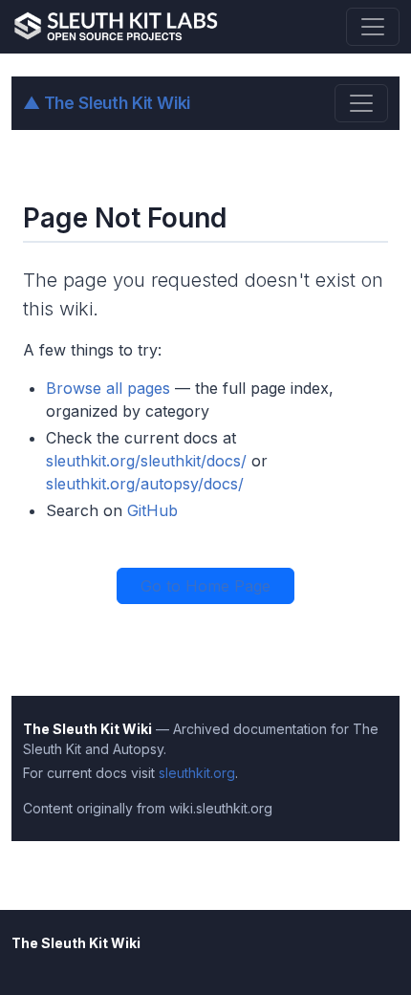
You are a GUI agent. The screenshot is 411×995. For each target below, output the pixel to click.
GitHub (152, 510)
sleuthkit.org (197, 773)
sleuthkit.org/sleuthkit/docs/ (146, 460)
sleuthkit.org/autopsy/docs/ (145, 483)
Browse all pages (108, 388)
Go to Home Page (205, 585)
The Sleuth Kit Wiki (106, 103)
